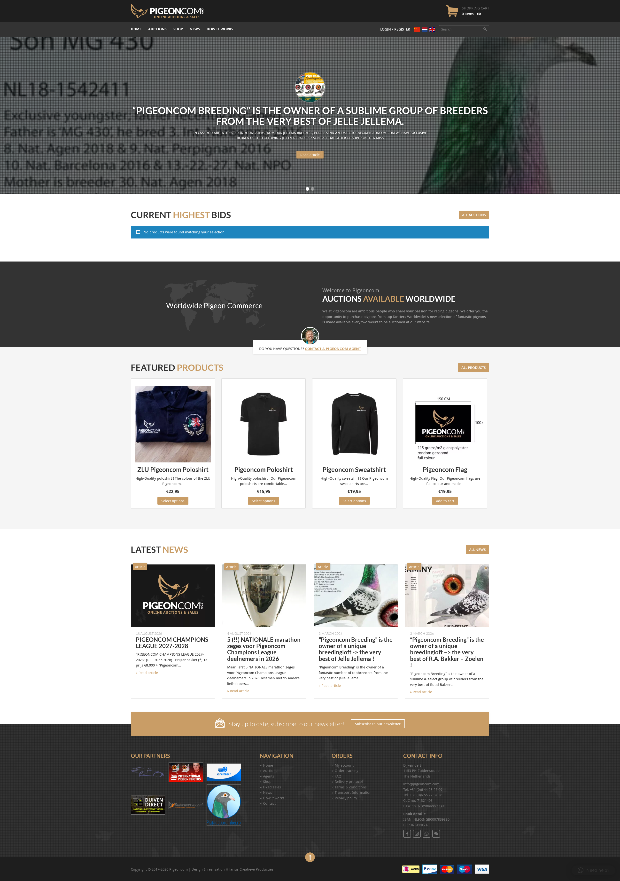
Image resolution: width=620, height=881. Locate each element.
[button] (593, 870)
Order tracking (346, 770)
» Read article (147, 672)
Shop (178, 29)
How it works (220, 29)
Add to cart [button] (445, 500)
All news (477, 550)
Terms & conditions (351, 787)
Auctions (157, 29)
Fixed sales (272, 787)
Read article (310, 154)
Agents (268, 776)
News (195, 29)
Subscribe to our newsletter (378, 723)
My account (344, 765)
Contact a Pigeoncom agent (333, 348)
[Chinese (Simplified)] (417, 29)
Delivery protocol (349, 781)
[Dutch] (424, 29)
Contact (269, 803)
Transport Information (353, 792)
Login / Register (395, 29)
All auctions (474, 215)
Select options (173, 500)
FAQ (338, 776)
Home (136, 29)
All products (473, 367)
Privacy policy (346, 797)
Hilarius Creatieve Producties (249, 869)
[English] (432, 29)
